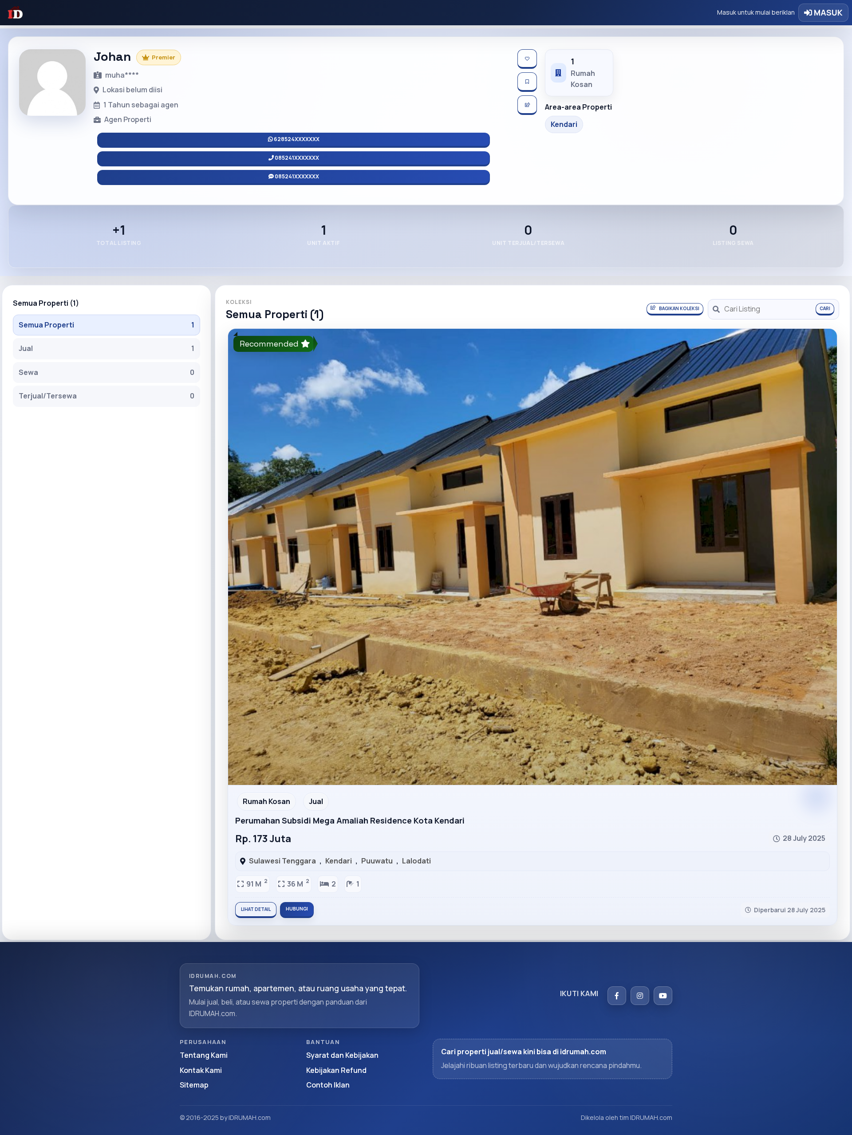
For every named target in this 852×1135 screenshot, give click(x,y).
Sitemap (194, 1085)
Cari (825, 308)
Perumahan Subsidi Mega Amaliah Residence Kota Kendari (350, 820)
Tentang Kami (204, 1055)
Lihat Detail (256, 909)
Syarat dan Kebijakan (342, 1055)
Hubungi (297, 909)
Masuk (827, 12)
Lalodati (416, 861)
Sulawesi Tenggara (282, 861)
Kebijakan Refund (336, 1070)
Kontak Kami (201, 1070)
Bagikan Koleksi (679, 308)
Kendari (338, 861)
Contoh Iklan (328, 1085)
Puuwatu (377, 861)
